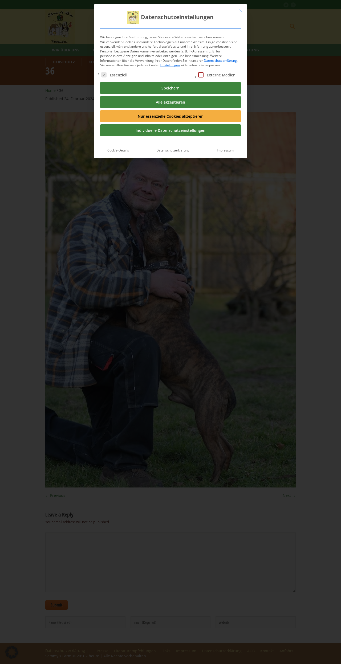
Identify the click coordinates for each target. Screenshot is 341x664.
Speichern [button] (170, 88)
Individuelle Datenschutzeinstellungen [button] (170, 130)
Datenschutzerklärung (220, 60)
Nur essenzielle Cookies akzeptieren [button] (171, 116)
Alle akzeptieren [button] (170, 102)
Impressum (225, 150)
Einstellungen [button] (170, 65)
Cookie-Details (118, 150)
